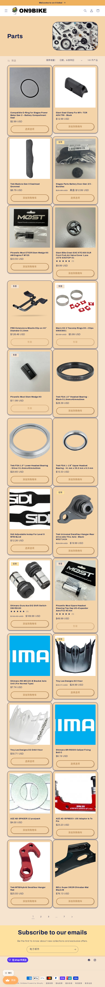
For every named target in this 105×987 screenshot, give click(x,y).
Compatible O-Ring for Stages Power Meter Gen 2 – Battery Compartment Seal (28, 115)
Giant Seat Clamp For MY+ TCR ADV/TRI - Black (71, 114)
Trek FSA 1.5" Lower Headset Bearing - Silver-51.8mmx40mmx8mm (29, 466)
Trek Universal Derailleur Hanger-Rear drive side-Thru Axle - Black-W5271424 (75, 536)
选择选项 (29, 129)
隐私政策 (59, 983)
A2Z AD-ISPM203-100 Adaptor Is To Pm (74, 819)
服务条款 (68, 983)
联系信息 (88, 983)
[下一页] (72, 917)
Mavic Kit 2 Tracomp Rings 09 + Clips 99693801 (75, 329)
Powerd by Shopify (35, 983)
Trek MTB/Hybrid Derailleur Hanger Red (28, 888)
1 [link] (33, 916)
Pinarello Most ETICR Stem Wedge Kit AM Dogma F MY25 (29, 254)
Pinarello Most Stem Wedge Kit (26, 397)
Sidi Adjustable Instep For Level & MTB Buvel (27, 535)
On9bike (23, 983)
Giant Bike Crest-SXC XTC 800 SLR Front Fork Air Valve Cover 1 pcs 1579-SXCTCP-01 (73, 255)
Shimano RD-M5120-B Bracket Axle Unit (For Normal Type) (28, 682)
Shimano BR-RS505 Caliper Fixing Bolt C (73, 751)
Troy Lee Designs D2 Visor (69, 681)
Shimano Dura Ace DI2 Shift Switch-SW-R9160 (28, 606)
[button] (6, 10)
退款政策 (49, 983)
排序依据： (51, 60)
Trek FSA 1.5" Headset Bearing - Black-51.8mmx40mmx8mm (72, 398)
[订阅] (75, 949)
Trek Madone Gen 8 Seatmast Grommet (25, 185)
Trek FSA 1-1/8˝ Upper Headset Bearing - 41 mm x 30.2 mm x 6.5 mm (74, 466)
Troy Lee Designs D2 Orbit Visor (26, 750)
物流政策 (78, 983)
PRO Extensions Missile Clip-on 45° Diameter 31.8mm (28, 329)
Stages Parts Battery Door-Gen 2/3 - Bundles (74, 185)
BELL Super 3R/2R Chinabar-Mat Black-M (72, 888)
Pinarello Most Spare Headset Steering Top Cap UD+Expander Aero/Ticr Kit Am (72, 608)
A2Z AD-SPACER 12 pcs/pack (25, 818)
